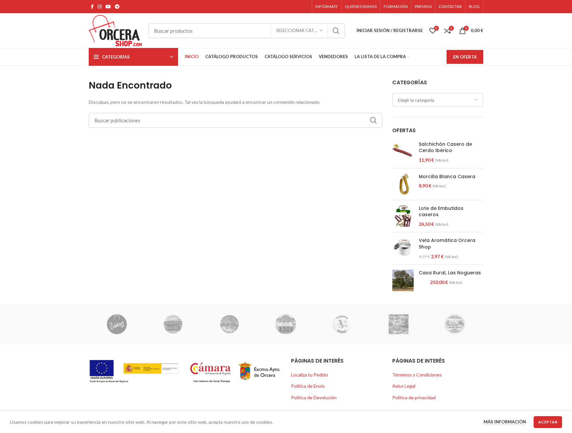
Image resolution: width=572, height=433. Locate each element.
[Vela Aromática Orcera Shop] (403, 248)
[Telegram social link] (117, 6)
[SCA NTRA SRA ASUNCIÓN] (286, 324)
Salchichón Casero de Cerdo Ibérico (445, 147)
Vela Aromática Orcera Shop (447, 243)
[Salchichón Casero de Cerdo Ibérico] (403, 152)
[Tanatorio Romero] (173, 324)
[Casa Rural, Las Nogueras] (403, 280)
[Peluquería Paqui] (342, 324)
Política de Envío (308, 386)
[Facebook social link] (92, 6)
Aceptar (547, 421)
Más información (505, 421)
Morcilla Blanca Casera (447, 177)
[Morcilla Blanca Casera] (403, 184)
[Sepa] (229, 324)
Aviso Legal (403, 386)
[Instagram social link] (100, 6)
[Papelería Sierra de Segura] (455, 324)
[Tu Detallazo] (116, 324)
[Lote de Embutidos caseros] (403, 216)
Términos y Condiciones (417, 374)
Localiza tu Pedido (309, 374)
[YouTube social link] (108, 6)
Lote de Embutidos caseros (441, 211)
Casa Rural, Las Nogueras (450, 273)
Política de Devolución (314, 397)
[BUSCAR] (336, 30)
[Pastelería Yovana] (398, 324)
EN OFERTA (465, 56)
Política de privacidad (414, 397)
